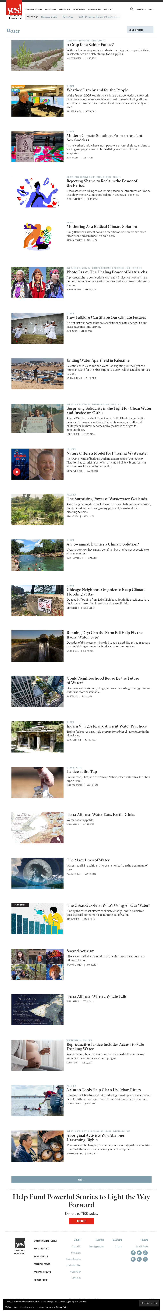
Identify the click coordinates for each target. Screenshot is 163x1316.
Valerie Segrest (74, 873)
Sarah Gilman (73, 824)
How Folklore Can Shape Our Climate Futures (106, 317)
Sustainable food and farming (81, 40)
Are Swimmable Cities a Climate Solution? (103, 544)
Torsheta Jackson (74, 785)
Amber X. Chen (73, 650)
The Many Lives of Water (88, 860)
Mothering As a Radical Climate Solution (102, 226)
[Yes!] (14, 8)
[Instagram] (145, 1252)
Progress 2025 (49, 16)
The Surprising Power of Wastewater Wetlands (107, 498)
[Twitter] (139, 1252)
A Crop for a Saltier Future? (90, 44)
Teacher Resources (73, 1259)
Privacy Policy (75, 1271)
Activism (86, 268)
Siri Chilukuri (73, 607)
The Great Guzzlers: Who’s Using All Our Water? (108, 905)
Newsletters (108, 9)
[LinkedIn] (139, 1259)
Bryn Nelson (72, 516)
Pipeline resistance (102, 268)
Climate (102, 40)
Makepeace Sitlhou (75, 1153)
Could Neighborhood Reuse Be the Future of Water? (103, 680)
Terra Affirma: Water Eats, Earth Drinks (101, 814)
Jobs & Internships (73, 1265)
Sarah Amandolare (75, 557)
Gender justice (104, 177)
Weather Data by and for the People (98, 90)
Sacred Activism (81, 951)
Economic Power (94, 9)
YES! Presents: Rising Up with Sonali (100, 16)
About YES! (76, 1246)
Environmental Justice (33, 9)
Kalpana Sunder (74, 739)
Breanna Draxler (74, 240)
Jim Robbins (72, 696)
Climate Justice (74, 767)
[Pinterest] (133, 1259)
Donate (81, 1221)
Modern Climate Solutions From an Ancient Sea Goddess (104, 137)
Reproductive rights (85, 177)
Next (81, 1179)
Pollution (137, 268)
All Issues (118, 1246)
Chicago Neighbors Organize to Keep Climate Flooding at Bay (106, 591)
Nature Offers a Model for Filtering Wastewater (107, 453)
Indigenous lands (121, 268)
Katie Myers (72, 331)
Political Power (79, 9)
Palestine (68, 16)
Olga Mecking (73, 157)
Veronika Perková (74, 199)
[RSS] (145, 1259)
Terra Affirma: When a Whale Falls (97, 996)
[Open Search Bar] (131, 9)
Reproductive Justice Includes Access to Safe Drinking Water (105, 1046)
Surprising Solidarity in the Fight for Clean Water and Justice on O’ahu (109, 410)
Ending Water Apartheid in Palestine (98, 360)
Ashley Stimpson (74, 58)
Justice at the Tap (82, 771)
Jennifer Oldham (74, 111)
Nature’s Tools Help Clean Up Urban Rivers (104, 1090)
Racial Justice (50, 9)
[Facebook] (133, 1252)
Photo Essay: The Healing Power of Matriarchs (107, 272)
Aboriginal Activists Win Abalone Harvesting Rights (95, 1137)
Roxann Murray (74, 289)
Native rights (73, 268)
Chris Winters (73, 919)
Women (70, 177)
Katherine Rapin (74, 1103)
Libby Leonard (73, 434)
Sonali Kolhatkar (74, 470)
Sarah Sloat (72, 1062)
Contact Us (76, 1277)
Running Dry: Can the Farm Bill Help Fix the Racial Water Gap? (105, 634)
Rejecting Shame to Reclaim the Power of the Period (102, 183)
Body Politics (64, 9)
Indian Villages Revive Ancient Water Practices (107, 726)
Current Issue (41, 1280)
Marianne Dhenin (74, 377)
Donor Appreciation (96, 1246)
